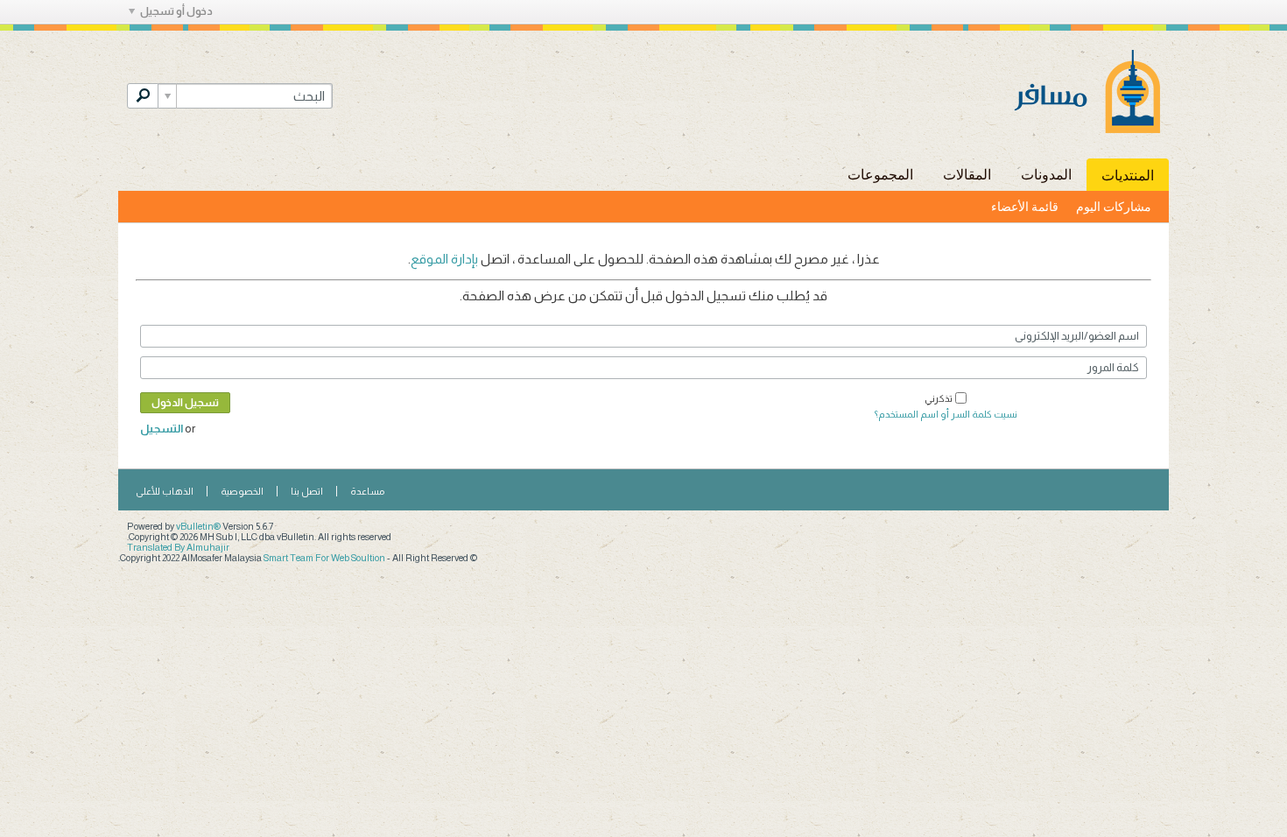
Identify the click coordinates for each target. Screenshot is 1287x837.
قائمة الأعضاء (1024, 206)
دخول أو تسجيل (176, 11)
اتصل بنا (307, 491)
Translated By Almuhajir (178, 547)
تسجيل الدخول (185, 403)
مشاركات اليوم (1113, 206)
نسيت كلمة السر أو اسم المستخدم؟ (946, 414)
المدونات (1046, 173)
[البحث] (142, 96)
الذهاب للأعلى (164, 491)
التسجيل (161, 428)
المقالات (967, 173)
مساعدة (367, 491)
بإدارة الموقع (444, 258)
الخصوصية (242, 491)
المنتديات (1127, 174)
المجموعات (880, 173)
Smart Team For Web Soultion (324, 557)
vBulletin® (198, 526)
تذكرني (939, 398)
